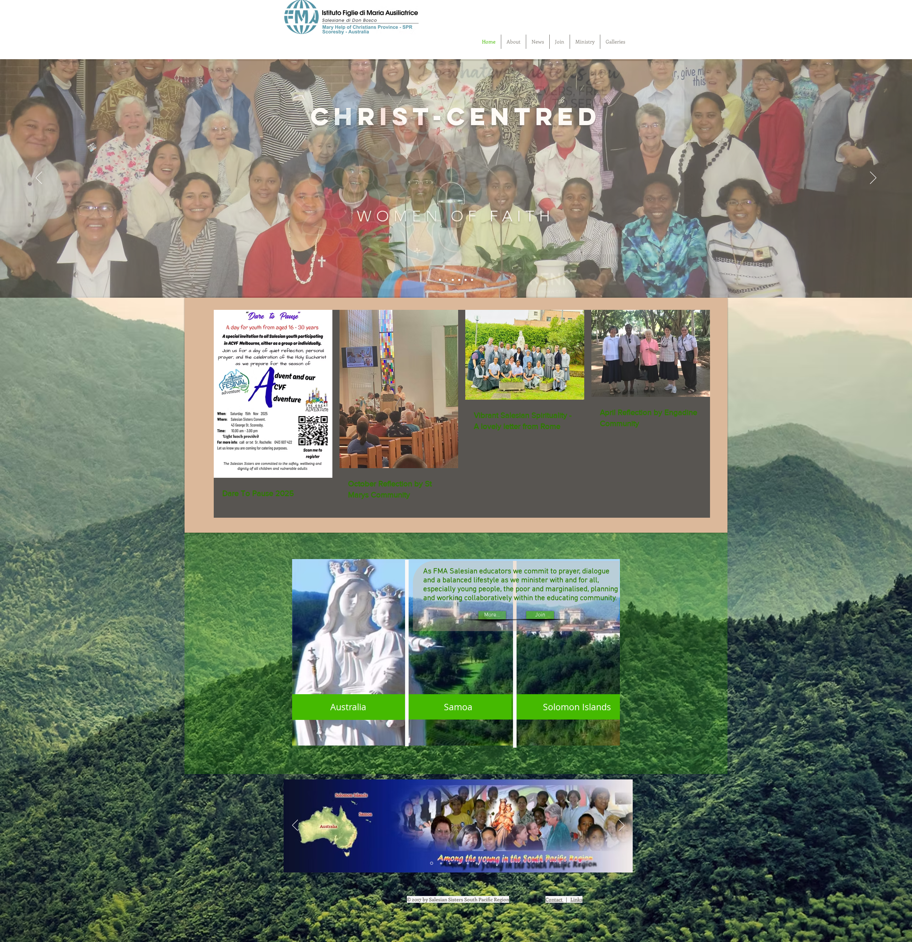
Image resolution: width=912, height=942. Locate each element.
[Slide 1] (446, 280)
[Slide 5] (453, 280)
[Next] (873, 178)
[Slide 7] (485, 863)
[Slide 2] (466, 280)
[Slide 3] (472, 280)
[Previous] (39, 178)
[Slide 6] (440, 280)
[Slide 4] (459, 280)
